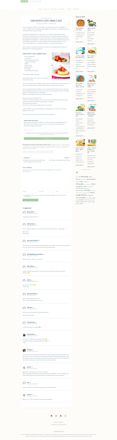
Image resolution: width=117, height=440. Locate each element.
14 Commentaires (52, 23)
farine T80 (86, 188)
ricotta (78, 201)
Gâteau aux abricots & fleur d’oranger (80, 29)
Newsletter (76, 9)
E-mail (41, 191)
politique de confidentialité (46, 134)
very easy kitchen (32, 240)
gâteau (92, 192)
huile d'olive (81, 195)
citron (93, 184)
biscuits (78, 179)
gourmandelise (32, 293)
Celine (29, 280)
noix (87, 197)
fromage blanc (93, 190)
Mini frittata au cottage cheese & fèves (59, 159)
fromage (87, 190)
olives (90, 197)
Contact (69, 9)
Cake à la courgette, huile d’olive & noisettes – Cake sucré (80, 85)
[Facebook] (22, 1)
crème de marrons (90, 186)
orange (93, 197)
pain (77, 199)
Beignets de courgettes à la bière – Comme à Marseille (80, 149)
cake (81, 181)
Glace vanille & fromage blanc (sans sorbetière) (80, 56)
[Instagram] (24, 1)
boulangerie (91, 179)
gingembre (85, 192)
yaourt (77, 203)
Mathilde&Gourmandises (35, 254)
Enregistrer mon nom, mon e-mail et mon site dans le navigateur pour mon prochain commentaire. (44, 196)
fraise (38, 151)
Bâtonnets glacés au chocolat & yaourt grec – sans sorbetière (91, 114)
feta (89, 188)
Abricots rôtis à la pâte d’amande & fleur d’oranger (91, 85)
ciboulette (88, 184)
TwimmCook (31, 322)
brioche (77, 181)
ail (79, 177)
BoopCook (30, 212)
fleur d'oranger (79, 190)
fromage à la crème (79, 192)
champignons (86, 181)
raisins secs (92, 199)
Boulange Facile (83, 179)
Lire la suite (80, 41)
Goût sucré (53, 9)
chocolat (79, 184)
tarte (81, 201)
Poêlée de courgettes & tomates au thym (91, 56)
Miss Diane (30, 266)
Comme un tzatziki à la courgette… (91, 29)
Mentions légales (58, 422)
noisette (82, 198)
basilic (90, 177)
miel (77, 198)
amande (84, 177)
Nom (25, 191)
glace (88, 192)
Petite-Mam (30, 224)
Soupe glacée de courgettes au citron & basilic (80, 114)
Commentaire (27, 171)
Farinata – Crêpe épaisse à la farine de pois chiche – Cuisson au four (91, 150)
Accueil (40, 9)
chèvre (85, 184)
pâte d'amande (44, 151)
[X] (65, 415)
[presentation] (80, 23)
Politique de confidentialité (58, 424)
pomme (87, 199)
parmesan (81, 200)
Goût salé (46, 9)
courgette (79, 186)
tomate (89, 201)
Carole (29, 367)
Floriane (29, 307)
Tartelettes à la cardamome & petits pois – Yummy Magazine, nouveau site (34, 160)
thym (85, 201)
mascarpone (90, 195)
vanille (51, 151)
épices (81, 203)
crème (25, 151)
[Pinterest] (27, 1)
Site (57, 191)
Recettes (49, 18)
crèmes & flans (31, 151)
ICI (61, 145)
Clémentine (30, 334)
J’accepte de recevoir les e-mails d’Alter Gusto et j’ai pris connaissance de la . (47, 133)
